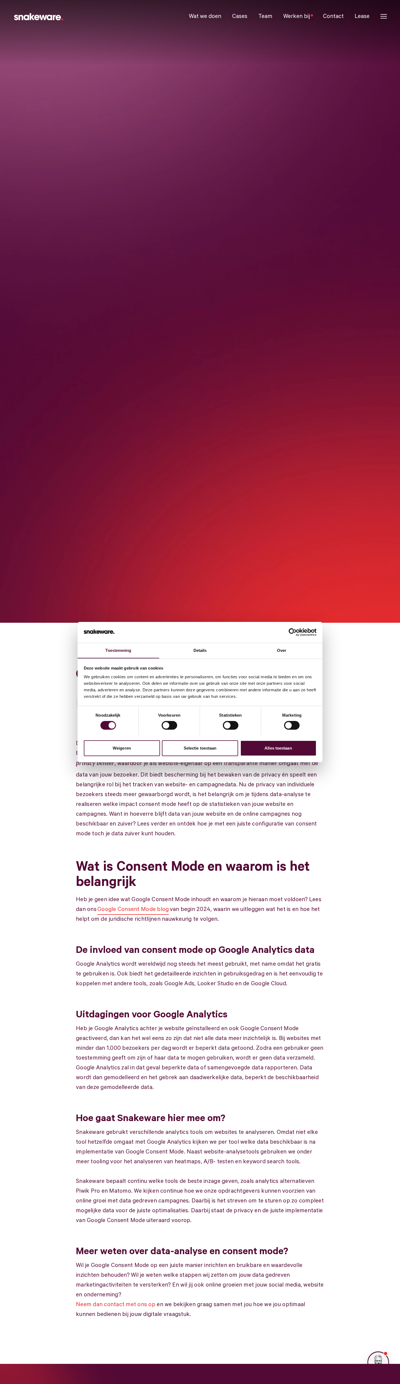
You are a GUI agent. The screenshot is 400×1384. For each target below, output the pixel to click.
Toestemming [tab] (118, 650)
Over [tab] (281, 650)
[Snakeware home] (38, 16)
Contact (333, 16)
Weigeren (122, 747)
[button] (383, 16)
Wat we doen (205, 16)
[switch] (169, 725)
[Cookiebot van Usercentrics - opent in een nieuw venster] (292, 632)
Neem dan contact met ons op (115, 1304)
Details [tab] (200, 650)
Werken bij (296, 16)
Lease (362, 16)
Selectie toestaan (200, 747)
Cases (239, 16)
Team (265, 16)
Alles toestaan (278, 747)
